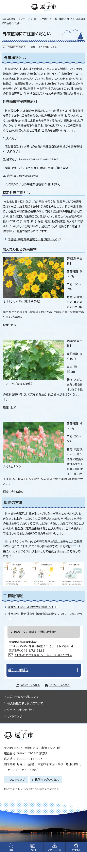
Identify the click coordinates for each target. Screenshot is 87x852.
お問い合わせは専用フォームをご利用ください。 (43, 655)
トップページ (23, 19)
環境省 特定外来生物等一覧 (32, 239)
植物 (69, 19)
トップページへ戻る (59, 685)
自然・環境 (58, 19)
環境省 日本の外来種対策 (31, 607)
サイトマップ (14, 716)
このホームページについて (23, 696)
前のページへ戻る (30, 685)
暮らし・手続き (41, 19)
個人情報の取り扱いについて (25, 703)
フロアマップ (17, 779)
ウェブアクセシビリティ (21, 709)
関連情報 (15, 596)
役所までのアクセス (47, 779)
